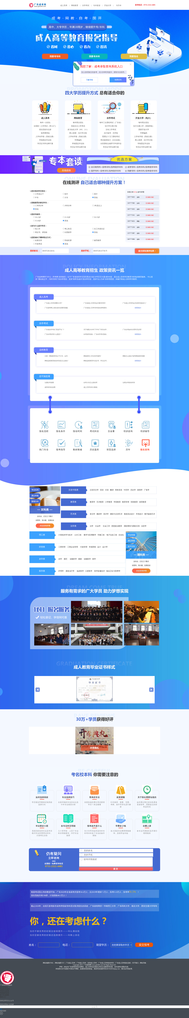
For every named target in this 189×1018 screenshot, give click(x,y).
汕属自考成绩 (49, 382)
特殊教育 (134, 502)
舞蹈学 (99, 514)
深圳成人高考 (92, 963)
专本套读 (96, 5)
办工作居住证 (99, 229)
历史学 (133, 490)
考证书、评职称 (41, 232)
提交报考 (144, 944)
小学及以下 (39, 194)
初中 (66, 194)
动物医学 (87, 559)
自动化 (121, 535)
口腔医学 (89, 571)
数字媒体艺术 (149, 514)
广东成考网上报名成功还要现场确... (57, 308)
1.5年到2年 (39, 206)
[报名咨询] (145, 445)
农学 (60, 559)
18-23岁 (38, 217)
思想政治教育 (116, 526)
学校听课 (68, 240)
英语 (102, 490)
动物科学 (73, 559)
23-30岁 (67, 217)
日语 (107, 490)
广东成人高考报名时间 (106, 963)
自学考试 (85, 5)
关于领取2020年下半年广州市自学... (96, 329)
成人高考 (63, 5)
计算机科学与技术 (65, 535)
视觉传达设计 (129, 514)
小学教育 (109, 502)
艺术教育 (100, 502)
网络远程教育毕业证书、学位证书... (96, 361)
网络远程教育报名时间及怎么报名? (56, 361)
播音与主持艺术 (116, 514)
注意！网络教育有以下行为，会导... (57, 356)
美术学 (106, 514)
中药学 (126, 490)
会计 (99, 547)
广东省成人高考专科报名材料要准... (96, 308)
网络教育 (74, 5)
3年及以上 (98, 206)
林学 (94, 559)
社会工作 (106, 526)
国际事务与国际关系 (131, 526)
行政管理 (84, 547)
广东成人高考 (70, 963)
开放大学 (107, 5)
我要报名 (134, 56)
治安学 (143, 526)
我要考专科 (55, 56)
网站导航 (143, 963)
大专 (66, 197)
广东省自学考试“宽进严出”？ (54, 329)
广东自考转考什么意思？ (53, 334)
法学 (92, 526)
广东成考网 (87, 965)
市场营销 (92, 547)
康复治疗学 (70, 571)
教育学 (92, 502)
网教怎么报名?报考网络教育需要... (134, 356)
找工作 (37, 229)
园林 (80, 559)
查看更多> (138, 308)
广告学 (146, 490)
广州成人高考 (81, 963)
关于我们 (135, 963)
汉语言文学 (94, 490)
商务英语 (119, 490)
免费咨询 (118, 80)
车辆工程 (101, 535)
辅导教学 (97, 240)
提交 (115, 869)
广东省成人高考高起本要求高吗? (95, 303)
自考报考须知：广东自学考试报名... (96, 334)
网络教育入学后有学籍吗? (92, 356)
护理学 (61, 571)
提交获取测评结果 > (147, 251)
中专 (36, 197)
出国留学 (68, 232)
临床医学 (80, 571)
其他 (96, 197)
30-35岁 (97, 217)
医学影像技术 (99, 571)
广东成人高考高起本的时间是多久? (134, 303)
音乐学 (92, 514)
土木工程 (78, 535)
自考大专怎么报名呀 (90, 382)
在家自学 (38, 240)
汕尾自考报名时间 (129, 382)
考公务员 (68, 229)
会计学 (105, 547)
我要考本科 (94, 56)
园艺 (66, 559)
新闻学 (140, 490)
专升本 (118, 5)
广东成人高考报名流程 (123, 963)
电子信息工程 (111, 535)
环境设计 (139, 514)
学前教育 (117, 502)
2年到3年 (68, 206)
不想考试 (38, 244)
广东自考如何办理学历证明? (132, 329)
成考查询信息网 (50, 387)
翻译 (112, 490)
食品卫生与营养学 (113, 571)
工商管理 (62, 547)
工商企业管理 (73, 547)
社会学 (98, 526)
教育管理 (126, 502)
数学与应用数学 (90, 535)
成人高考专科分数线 (90, 387)
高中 (96, 194)
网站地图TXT (59, 963)
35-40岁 (38, 221)
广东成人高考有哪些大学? (53, 303)
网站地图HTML (48, 963)
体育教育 (142, 502)
